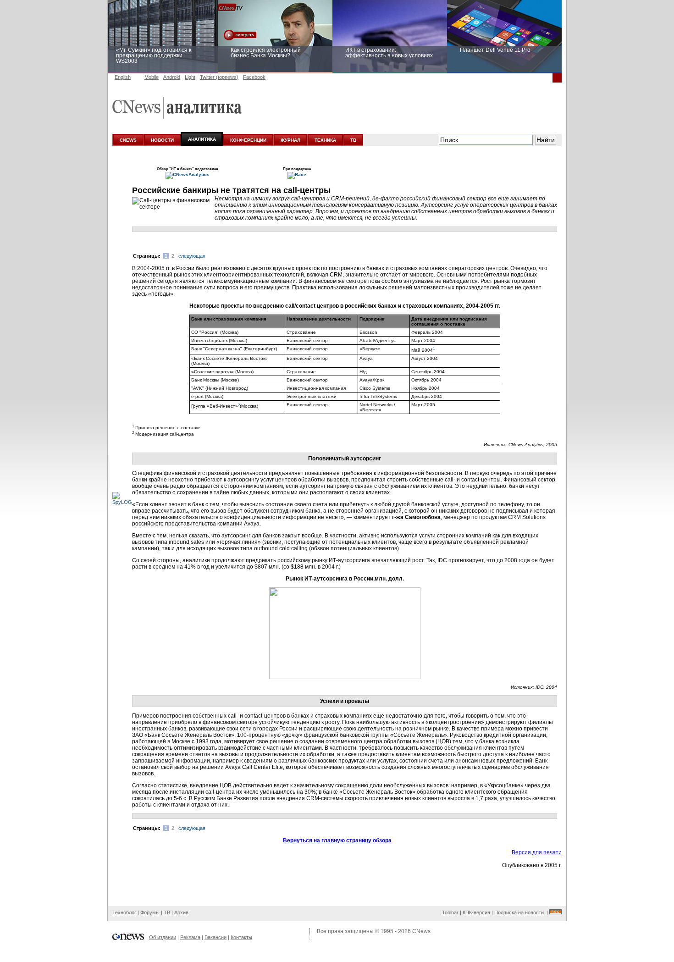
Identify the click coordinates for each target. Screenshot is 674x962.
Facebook (254, 77)
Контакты (241, 937)
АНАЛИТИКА (202, 139)
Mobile (151, 77)
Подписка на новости (519, 912)
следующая (191, 256)
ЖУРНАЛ (290, 140)
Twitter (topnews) (219, 77)
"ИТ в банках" (181, 168)
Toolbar (450, 912)
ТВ (353, 140)
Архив (181, 912)
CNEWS (128, 140)
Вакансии (215, 937)
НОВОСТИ (162, 140)
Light (190, 77)
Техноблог (124, 912)
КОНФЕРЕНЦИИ (248, 140)
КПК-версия (476, 912)
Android (171, 77)
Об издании (162, 937)
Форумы (150, 912)
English (123, 77)
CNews (421, 931)
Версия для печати (537, 852)
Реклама (190, 937)
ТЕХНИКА (325, 140)
